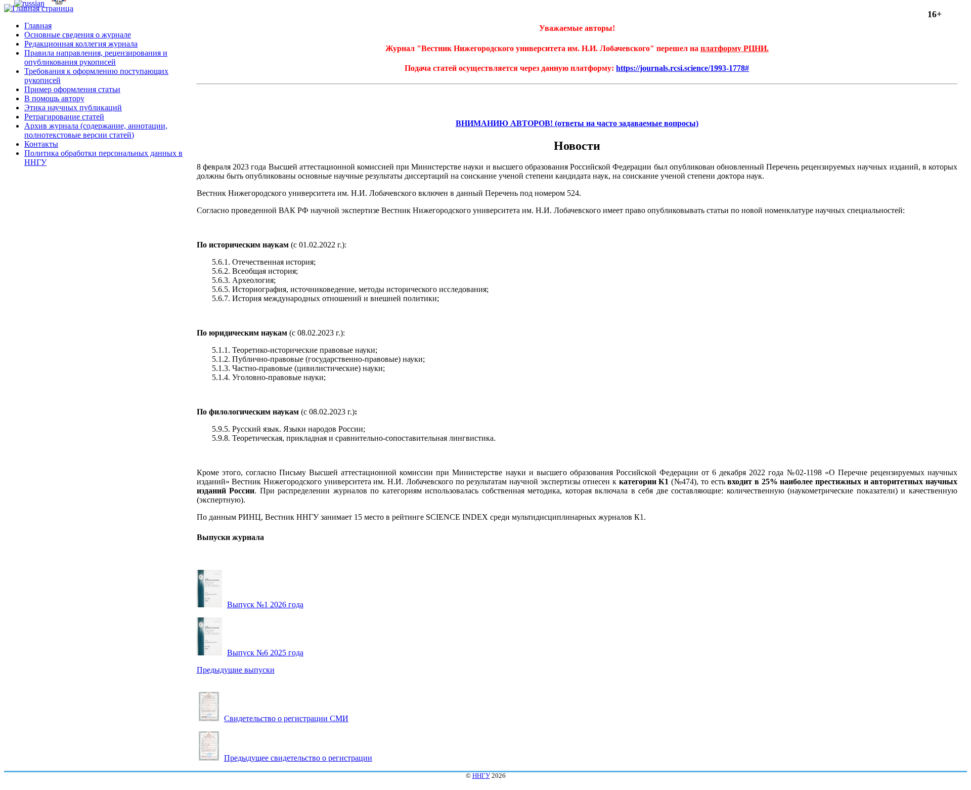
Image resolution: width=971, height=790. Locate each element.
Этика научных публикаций (73, 107)
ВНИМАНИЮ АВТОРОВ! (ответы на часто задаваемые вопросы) (577, 123)
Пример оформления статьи (72, 89)
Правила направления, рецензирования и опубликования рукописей (95, 57)
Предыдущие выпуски (236, 670)
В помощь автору (54, 98)
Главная (38, 25)
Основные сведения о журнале (77, 34)
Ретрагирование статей (64, 116)
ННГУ (481, 775)
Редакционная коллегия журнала (81, 43)
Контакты (41, 144)
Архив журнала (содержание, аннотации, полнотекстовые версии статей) (95, 130)
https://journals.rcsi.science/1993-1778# (682, 68)
